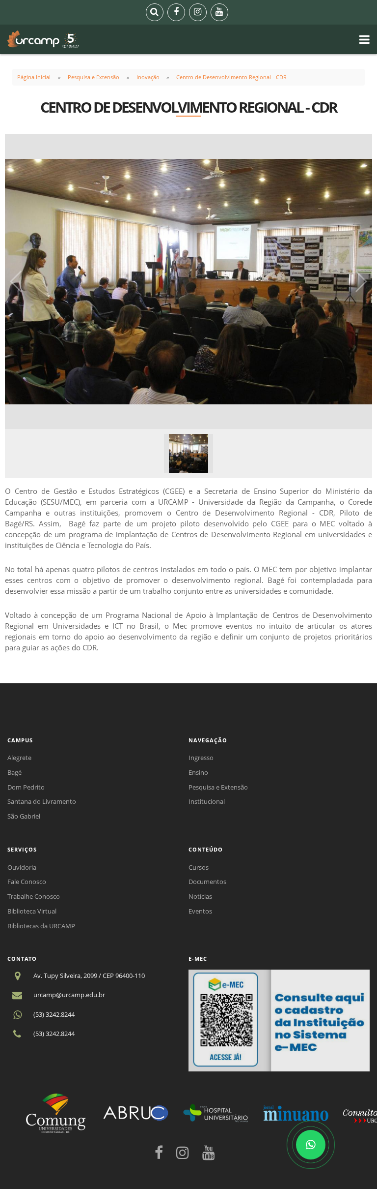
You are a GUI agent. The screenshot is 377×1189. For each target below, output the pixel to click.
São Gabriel (23, 816)
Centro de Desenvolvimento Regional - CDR (231, 77)
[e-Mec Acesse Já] (279, 1019)
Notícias (200, 896)
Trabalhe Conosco (33, 896)
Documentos (207, 881)
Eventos (200, 911)
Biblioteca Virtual (31, 911)
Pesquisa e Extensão (93, 77)
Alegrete (19, 757)
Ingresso (201, 757)
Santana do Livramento (41, 801)
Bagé (14, 772)
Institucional (206, 801)
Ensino (198, 772)
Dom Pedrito (26, 787)
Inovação (148, 77)
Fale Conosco (26, 881)
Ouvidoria (21, 867)
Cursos (198, 867)
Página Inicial (34, 77)
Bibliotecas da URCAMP (41, 925)
